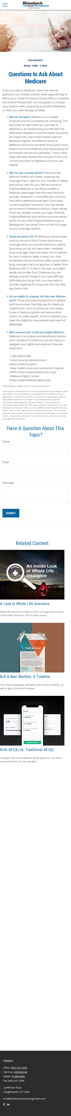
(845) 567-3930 (19, 1067)
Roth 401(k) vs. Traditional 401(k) (27, 749)
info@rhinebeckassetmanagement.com (24, 1098)
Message (8, 483)
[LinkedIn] (8, 1106)
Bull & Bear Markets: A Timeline (25, 676)
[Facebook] (4, 1106)
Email (5, 462)
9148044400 (18, 1076)
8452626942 (20, 1072)
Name (6, 441)
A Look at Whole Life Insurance (25, 603)
